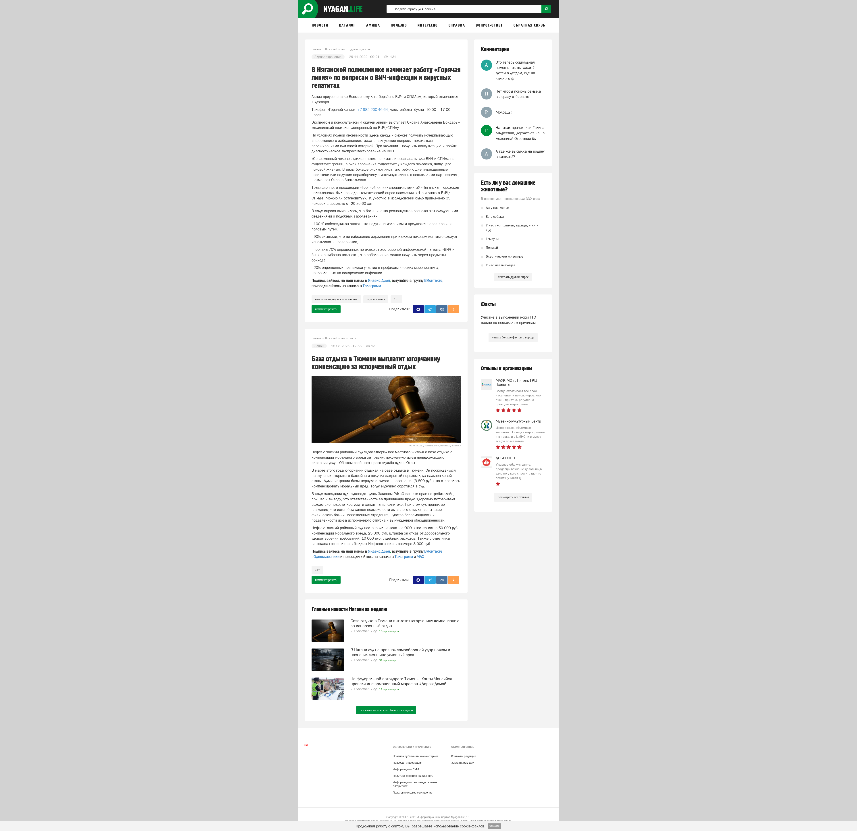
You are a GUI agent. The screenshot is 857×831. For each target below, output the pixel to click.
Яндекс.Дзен (379, 280)
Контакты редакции (463, 756)
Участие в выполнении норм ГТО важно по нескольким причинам (508, 320)
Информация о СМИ (406, 769)
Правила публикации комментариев (415, 756)
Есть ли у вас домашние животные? (508, 186)
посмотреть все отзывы (513, 497)
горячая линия (376, 299)
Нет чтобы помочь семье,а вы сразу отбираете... (518, 94)
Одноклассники (326, 556)
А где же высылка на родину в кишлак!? (520, 154)
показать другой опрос (513, 277)
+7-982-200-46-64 (373, 109)
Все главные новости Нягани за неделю (386, 710)
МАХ (420, 556)
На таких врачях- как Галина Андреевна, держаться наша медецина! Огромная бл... (520, 133)
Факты (488, 304)
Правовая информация (407, 762)
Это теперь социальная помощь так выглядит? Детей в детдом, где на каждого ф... (515, 70)
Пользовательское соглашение (413, 792)
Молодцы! (504, 112)
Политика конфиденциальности (413, 775)
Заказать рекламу (462, 762)
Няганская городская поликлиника (336, 299)
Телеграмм (372, 286)
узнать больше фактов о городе (513, 337)
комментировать (326, 309)
